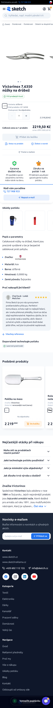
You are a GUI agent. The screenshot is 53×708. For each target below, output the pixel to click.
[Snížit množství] (11, 115)
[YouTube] (34, 576)
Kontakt (6, 683)
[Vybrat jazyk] (50, 2)
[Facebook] (5, 576)
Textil (5, 592)
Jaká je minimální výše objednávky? (23, 468)
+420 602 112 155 (15, 568)
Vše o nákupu (9, 664)
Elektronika (8, 599)
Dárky (5, 605)
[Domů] (16, 9)
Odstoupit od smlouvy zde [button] (16, 689)
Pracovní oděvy (10, 617)
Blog (4, 677)
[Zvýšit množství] (26, 115)
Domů (7, 24)
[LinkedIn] (24, 576)
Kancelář (6, 611)
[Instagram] (15, 576)
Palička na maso (14, 399)
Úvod (5, 646)
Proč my (6, 658)
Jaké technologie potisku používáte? (24, 460)
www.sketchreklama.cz (14, 562)
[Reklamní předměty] (4, 9)
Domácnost (16, 24)
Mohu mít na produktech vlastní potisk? (17, 451)
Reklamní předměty (12, 652)
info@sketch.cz (40, 568)
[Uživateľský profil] (44, 8)
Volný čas (7, 630)
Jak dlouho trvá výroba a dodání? (22, 475)
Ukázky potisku (10, 671)
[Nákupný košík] (49, 8)
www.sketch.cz (10, 557)
